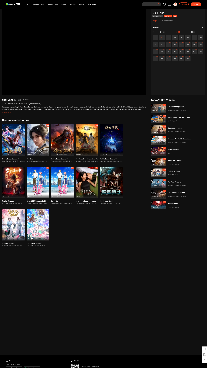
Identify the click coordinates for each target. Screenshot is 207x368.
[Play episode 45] (194, 44)
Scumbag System (8, 243)
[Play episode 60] (188, 58)
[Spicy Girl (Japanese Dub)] (38, 182)
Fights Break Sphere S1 (59, 159)
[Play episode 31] (155, 37)
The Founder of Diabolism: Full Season (90, 159)
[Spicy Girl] (62, 182)
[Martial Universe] (13, 182)
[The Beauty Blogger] (38, 224)
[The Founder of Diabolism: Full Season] (87, 140)
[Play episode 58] (175, 58)
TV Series (72, 4)
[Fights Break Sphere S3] (111, 140)
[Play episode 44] (188, 44)
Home (26, 4)
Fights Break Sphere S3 (108, 159)
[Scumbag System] (13, 224)
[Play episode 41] (168, 44)
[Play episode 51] (181, 51)
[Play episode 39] (155, 44)
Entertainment (52, 4)
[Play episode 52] (188, 51)
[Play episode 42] (175, 44)
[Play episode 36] (188, 37)
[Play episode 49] (168, 51)
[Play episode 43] (181, 44)
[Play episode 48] (162, 51)
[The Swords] (38, 140)
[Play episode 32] (162, 37)
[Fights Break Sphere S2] (13, 140)
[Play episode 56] (162, 58)
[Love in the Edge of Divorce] (87, 182)
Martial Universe (8, 201)
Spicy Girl (54, 201)
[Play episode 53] (194, 51)
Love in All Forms (37, 4)
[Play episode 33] (168, 37)
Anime (81, 4)
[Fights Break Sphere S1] (62, 140)
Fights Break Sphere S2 (10, 159)
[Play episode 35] (181, 37)
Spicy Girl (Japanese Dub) (36, 201)
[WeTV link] (13, 4)
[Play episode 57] (168, 58)
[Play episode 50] (175, 51)
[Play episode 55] (155, 58)
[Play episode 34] (175, 37)
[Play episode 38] (200, 37)
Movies (63, 4)
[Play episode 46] (200, 44)
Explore (93, 4)
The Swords (31, 159)
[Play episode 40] (162, 44)
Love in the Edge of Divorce (86, 201)
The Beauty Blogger (34, 243)
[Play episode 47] (155, 51)
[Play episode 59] (181, 58)
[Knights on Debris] (111, 182)
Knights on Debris (106, 201)
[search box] (159, 4)
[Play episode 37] (194, 37)
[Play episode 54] (200, 51)
